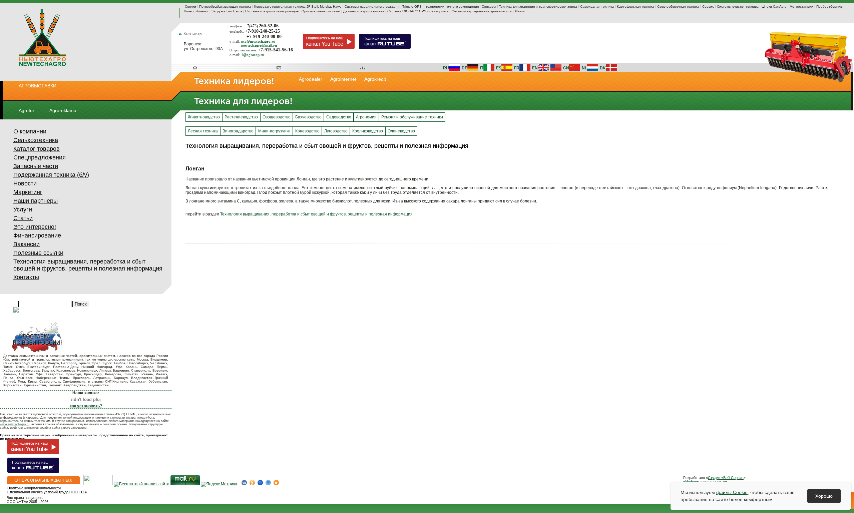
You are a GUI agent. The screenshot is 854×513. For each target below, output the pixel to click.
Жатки (520, 11)
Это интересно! (34, 226)
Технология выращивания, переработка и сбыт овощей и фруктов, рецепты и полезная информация (87, 265)
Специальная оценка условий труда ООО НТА (47, 492)
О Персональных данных (43, 480)
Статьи (23, 218)
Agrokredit (375, 79)
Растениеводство (241, 117)
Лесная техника (203, 131)
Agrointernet (343, 79)
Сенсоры (489, 6)
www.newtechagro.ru (14, 424)
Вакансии (26, 244)
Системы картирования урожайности (482, 11)
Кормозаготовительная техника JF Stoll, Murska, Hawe (298, 6)
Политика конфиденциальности (34, 488)
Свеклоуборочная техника (678, 6)
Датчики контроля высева (363, 11)
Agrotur (26, 110)
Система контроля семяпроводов (272, 11)
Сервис (708, 6)
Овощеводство (277, 117)
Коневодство (307, 131)
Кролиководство (367, 131)
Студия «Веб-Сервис (726, 478)
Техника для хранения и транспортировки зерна (538, 6)
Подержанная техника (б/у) (51, 174)
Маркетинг (27, 192)
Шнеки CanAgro (774, 6)
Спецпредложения (39, 157)
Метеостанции (801, 6)
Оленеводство (401, 131)
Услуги (22, 209)
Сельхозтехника (35, 140)
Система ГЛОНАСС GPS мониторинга (418, 11)
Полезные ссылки (38, 252)
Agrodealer (310, 79)
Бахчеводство (308, 117)
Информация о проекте (705, 482)
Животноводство (204, 117)
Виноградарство (238, 131)
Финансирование (37, 235)
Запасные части (35, 166)
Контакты (26, 277)
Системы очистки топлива (738, 6)
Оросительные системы (321, 11)
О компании (29, 131)
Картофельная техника (635, 6)
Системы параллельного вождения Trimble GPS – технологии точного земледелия (412, 6)
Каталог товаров (36, 148)
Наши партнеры (35, 200)
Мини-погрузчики (274, 131)
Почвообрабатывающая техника (225, 6)
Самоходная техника (597, 6)
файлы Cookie (732, 492)
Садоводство (338, 117)
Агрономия (366, 117)
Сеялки (190, 6)
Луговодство (336, 131)
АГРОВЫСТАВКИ (37, 85)
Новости (25, 183)
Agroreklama (62, 110)
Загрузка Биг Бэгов (226, 11)
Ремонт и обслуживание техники (412, 117)
